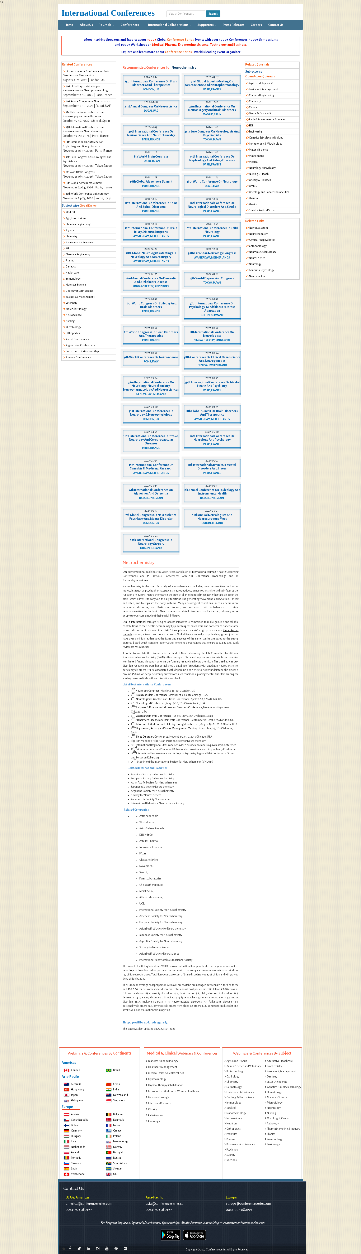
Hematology (274, 1092)
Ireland (117, 1136)
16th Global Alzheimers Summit (84, 183)
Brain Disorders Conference (152, 695)
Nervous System (258, 227)
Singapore (119, 1100)
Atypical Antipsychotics (262, 239)
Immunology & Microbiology (265, 143)
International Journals (204, 571)
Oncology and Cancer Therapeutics (269, 192)
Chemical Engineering (78, 224)
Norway (117, 1147)
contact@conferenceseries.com (243, 1223)
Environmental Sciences (79, 242)
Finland (75, 1125)
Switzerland (78, 1174)
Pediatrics (231, 1134)
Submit (213, 13)
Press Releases (233, 24)
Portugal (118, 1152)
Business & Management (80, 296)
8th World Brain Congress (80, 172)
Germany (76, 1130)
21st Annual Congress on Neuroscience (88, 101)
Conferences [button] (130, 24)
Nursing (70, 321)
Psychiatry (232, 1149)
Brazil (116, 1070)
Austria (75, 1114)
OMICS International (134, 622)
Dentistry (272, 1076)
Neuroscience (74, 315)
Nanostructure (257, 276)
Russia (117, 1157)
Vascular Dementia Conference (154, 715)
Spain (74, 1168)
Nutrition (231, 1123)
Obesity (152, 1109)
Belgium (118, 1114)
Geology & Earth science (80, 290)
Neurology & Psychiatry (262, 168)
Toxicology (273, 1144)
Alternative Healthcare (280, 1061)
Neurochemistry (258, 233)
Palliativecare (155, 1115)
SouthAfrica (120, 1163)
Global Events (185, 634)
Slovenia (76, 1163)
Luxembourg (120, 1141)
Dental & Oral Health (260, 113)
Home (71, 24)
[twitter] (79, 1248)
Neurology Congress (147, 690)
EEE (67, 248)
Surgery (230, 1154)
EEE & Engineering (277, 1081)
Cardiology (232, 1076)
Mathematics (256, 155)
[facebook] (70, 1248)
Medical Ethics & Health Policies (166, 1073)
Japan (74, 1095)
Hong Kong (77, 1089)
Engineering (256, 131)
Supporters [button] (205, 24)
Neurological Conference (150, 703)
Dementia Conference (176, 720)
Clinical (253, 107)
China (116, 1084)
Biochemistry (274, 1066)
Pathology (273, 1123)
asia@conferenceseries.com (166, 1204)
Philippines (77, 1100)
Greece (117, 1130)
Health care (72, 272)
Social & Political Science (263, 210)
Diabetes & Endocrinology (163, 1061)
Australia (76, 1084)
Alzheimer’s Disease (147, 720)
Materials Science (76, 284)
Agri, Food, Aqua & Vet (262, 83)
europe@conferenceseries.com (248, 1204)
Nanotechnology (236, 1113)
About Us (86, 24)
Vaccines (231, 1160)
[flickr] (125, 1248)
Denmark (118, 1119)
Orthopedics (73, 333)
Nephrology (274, 1107)
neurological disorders (136, 970)
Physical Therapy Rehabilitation (165, 1085)
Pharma (70, 260)
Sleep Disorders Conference (152, 736)
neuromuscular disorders (187, 1001)
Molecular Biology (76, 309)
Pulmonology (274, 1139)
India (116, 1089)
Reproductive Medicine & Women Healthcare (174, 1091)
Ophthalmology (157, 1079)
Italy (73, 1141)
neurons (141, 594)
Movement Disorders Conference (183, 707)
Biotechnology (234, 1071)
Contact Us (275, 24)
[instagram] (97, 1248)
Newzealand (120, 1095)
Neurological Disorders (149, 699)
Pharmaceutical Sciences (240, 1144)
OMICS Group (172, 630)
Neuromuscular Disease (263, 252)
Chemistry (71, 236)
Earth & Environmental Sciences (267, 119)
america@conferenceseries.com (89, 1204)
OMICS (253, 186)
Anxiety (154, 728)
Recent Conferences (77, 339)
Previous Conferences (78, 357)
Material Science (258, 149)
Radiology (154, 1121)
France (117, 1125)
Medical (70, 212)
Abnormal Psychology (261, 270)
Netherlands (78, 1147)
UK (115, 1174)
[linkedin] (88, 1248)
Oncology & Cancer (278, 1118)
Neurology (255, 264)
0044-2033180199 (79, 1210)
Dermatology (234, 1087)
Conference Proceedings (211, 576)
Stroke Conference (178, 699)
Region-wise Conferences (80, 345)
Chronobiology (258, 246)
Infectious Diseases (159, 1103)
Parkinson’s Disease (147, 707)
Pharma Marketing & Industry (283, 1128)
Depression (142, 728)
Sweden (117, 1168)
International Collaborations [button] (168, 24)
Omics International (134, 571)
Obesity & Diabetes (260, 180)
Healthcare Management (162, 1067)
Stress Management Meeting (180, 728)
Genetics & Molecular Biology (266, 137)
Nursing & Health (259, 174)
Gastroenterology (158, 1097)
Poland (75, 1152)
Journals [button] (105, 24)
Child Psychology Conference (182, 724)
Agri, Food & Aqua (76, 218)
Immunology (73, 278)
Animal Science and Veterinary (243, 1066)
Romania (76, 1157)
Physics (70, 230)
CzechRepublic (79, 1119)
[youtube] (107, 1248)
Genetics (71, 266)
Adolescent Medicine (148, 724)
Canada (75, 1070)
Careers (256, 24)
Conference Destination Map (82, 351)
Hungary (76, 1136)
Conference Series (180, 39)
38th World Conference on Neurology (87, 193)
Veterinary (71, 303)
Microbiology (73, 327)
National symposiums (135, 580)
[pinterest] (116, 1248)
